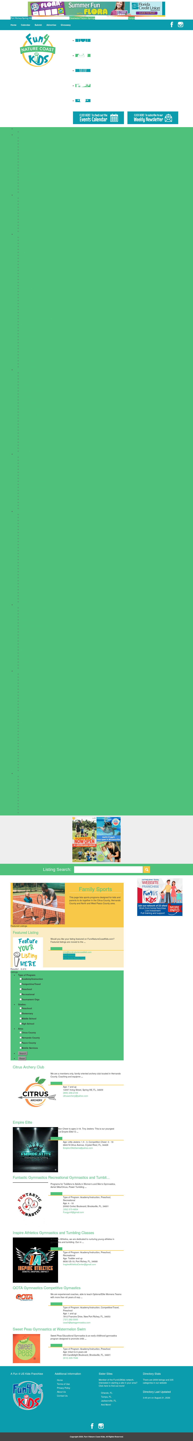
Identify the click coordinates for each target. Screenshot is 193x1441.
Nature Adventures (29, 309)
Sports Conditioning (29, 743)
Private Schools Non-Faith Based (36, 173)
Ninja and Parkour (29, 716)
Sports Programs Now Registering (36, 746)
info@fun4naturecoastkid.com (77, 952)
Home (13, 24)
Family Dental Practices (31, 405)
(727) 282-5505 (70, 1319)
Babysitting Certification (31, 520)
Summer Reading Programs (33, 595)
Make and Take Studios (31, 297)
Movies (23, 303)
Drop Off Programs (29, 143)
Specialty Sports (28, 740)
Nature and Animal (29, 562)
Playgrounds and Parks (31, 312)
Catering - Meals (28, 469)
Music (23, 559)
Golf (22, 697)
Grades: (22, 1004)
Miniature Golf (27, 300)
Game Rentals (27, 493)
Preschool (27, 989)
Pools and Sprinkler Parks (32, 315)
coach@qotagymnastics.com (76, 1322)
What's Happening (23, 773)
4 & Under (25, 514)
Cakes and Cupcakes (30, 463)
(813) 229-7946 (70, 1357)
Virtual (23, 598)
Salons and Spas (28, 330)
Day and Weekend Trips (31, 258)
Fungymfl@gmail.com (73, 1212)
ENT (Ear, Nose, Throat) (32, 399)
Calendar (25, 24)
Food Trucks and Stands (32, 490)
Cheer (23, 685)
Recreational (28, 994)
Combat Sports (27, 688)
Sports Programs (22, 670)
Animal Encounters (29, 240)
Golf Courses (26, 282)
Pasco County (29, 1042)
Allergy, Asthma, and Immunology (36, 372)
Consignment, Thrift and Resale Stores (38, 622)
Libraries (24, 294)
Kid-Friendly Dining (29, 640)
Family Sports (26, 691)
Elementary (27, 1013)
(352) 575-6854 (70, 1209)
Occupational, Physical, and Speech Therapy (41, 423)
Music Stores (26, 646)
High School (28, 1023)
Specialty (24, 583)
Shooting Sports (28, 728)
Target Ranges (27, 345)
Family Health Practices (31, 408)
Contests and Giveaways (32, 779)
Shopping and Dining (24, 604)
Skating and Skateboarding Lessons (37, 731)
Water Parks (26, 363)
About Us (61, 1391)
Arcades (24, 243)
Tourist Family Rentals (31, 664)
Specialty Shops (28, 655)
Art (21, 517)
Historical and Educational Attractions (38, 285)
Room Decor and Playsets (32, 649)
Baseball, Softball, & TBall (32, 676)
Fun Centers (26, 276)
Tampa (131, 18)
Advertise (51, 24)
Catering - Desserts (29, 466)
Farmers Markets (28, 634)
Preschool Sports (28, 719)
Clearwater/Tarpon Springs (82, 18)
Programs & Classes (24, 511)
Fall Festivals (26, 782)
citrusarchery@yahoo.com (75, 1095)
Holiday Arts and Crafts (31, 794)
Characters (25, 472)
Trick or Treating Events (31, 812)
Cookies (24, 478)
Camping (24, 255)
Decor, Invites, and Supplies (33, 481)
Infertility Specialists (29, 414)
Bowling (24, 252)
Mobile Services (30, 1047)
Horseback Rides (28, 288)
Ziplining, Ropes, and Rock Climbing (37, 366)
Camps (17, 128)
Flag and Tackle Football (32, 694)
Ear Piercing (26, 628)
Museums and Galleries (31, 306)
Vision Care (25, 447)
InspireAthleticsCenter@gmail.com (79, 1264)
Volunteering (26, 601)
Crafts (23, 529)
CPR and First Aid (28, 393)
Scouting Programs (29, 574)
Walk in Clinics (27, 450)
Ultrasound (25, 444)
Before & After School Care (33, 137)
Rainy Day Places (28, 321)
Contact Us (62, 1395)
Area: (21, 1028)
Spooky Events (27, 809)
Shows (23, 806)
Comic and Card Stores (31, 619)
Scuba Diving (26, 725)
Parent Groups (27, 219)
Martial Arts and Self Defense (34, 713)
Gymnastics (26, 701)
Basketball (25, 679)
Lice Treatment (27, 417)
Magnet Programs (29, 158)
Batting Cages (27, 246)
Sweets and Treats (29, 661)
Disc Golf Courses (29, 261)
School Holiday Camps (31, 131)
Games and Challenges (31, 279)
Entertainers (26, 484)
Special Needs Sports (30, 737)
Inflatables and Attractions (32, 496)
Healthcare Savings (29, 411)
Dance (23, 532)
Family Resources (23, 194)
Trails (22, 357)
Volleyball (24, 761)
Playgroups (25, 222)
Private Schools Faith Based (33, 170)
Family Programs (28, 541)
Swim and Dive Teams (31, 749)
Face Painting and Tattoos (32, 487)
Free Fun (24, 273)
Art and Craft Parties (30, 460)
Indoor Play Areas (28, 291)
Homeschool (26, 152)
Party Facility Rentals (30, 499)
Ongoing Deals (27, 797)
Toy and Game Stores (30, 667)
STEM (23, 586)
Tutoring (24, 185)
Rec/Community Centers (32, 324)
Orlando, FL (106, 1392)
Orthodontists (26, 426)
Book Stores (26, 613)
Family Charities (28, 200)
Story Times (26, 589)
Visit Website (69, 955)
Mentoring (25, 556)
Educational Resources (31, 146)
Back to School (27, 776)
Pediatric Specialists (29, 435)
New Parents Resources (31, 215)
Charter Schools (28, 140)
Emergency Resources (31, 197)
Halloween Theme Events (32, 791)
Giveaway (66, 24)
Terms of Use (63, 1383)
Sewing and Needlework (31, 577)
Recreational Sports (29, 327)
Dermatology (26, 396)
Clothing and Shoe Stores (32, 616)
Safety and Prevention (30, 571)
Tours (23, 354)
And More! (106, 1404)
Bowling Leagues (28, 682)
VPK (22, 191)
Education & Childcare (24, 134)
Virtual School (26, 188)
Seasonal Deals (27, 803)
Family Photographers (30, 206)
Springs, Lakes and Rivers (32, 342)
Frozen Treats (27, 637)
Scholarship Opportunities (32, 176)
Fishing (23, 270)
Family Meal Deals (29, 631)
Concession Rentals (29, 475)
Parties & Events (22, 453)
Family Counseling (29, 402)
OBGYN (24, 420)
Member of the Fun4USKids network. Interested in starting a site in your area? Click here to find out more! (118, 1382)
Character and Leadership (32, 523)
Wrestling (24, 767)
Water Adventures (28, 360)
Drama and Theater (29, 535)
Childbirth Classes (29, 387)
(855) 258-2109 (70, 1092)
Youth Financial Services (32, 231)
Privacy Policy (63, 1387)
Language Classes (29, 553)
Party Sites (25, 502)
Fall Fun (24, 785)
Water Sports (26, 764)
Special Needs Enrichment (33, 580)
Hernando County (31, 1037)
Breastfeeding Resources (32, 384)
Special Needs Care (29, 441)
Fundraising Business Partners (35, 209)
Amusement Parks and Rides (34, 237)
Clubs (23, 526)
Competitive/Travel (31, 984)
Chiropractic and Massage (32, 390)
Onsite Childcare (28, 161)
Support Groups (28, 228)
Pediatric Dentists (28, 429)
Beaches (24, 249)
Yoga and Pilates (28, 770)
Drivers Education (28, 538)
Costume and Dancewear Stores (35, 625)
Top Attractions (27, 351)
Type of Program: (27, 974)
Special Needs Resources (32, 225)
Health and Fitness (29, 704)
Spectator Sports (28, 336)
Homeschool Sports (29, 707)
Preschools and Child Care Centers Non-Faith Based (45, 167)
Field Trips (25, 267)
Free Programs (27, 544)
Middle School (29, 1018)
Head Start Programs (30, 149)
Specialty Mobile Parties (31, 505)
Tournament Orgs (31, 999)
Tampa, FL (106, 1396)
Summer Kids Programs (31, 592)
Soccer (23, 734)
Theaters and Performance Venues (37, 348)
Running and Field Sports (32, 722)
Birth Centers (26, 378)
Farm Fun (25, 788)
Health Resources (22, 369)
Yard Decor (25, 508)
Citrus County (29, 1032)
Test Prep (25, 182)
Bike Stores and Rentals (31, 610)
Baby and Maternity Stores (33, 607)
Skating (23, 333)
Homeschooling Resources (33, 212)
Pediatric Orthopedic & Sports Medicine (39, 432)
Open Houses (26, 800)
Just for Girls (26, 550)
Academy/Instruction (32, 978)
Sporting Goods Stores (31, 658)
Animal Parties (27, 456)
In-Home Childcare (29, 155)
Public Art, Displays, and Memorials (37, 318)
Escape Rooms (27, 264)
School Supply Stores (30, 652)
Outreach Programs (29, 565)
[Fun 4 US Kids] (38, 49)
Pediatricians (26, 438)
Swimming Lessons (29, 752)
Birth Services (26, 381)
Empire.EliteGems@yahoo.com (78, 1147)
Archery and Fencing (30, 673)
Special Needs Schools (31, 179)
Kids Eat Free (26, 643)
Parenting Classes (29, 568)
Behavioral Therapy (29, 375)
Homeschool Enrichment (32, 547)
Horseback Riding (28, 710)
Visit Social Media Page (74, 958)
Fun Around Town (22, 234)
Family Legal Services (30, 203)
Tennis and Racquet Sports (33, 755)
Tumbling (24, 758)
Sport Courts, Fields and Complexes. (37, 339)
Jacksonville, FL (108, 1400)
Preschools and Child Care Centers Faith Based (43, 164)
